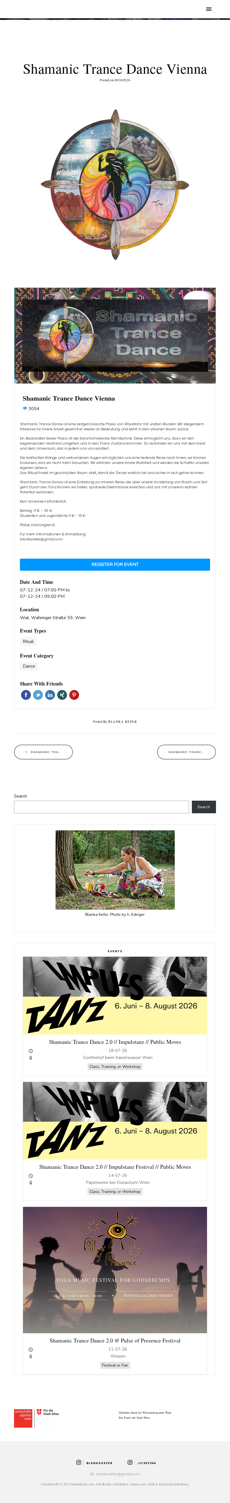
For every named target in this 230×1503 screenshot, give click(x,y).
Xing (62, 695)
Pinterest (74, 695)
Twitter (38, 695)
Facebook (26, 695)
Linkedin (50, 695)
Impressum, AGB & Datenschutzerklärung (159, 1484)
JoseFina (147, 1463)
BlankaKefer (99, 1463)
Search (20, 796)
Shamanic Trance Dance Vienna (51, 752)
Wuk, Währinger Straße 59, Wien (53, 618)
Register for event (115, 564)
